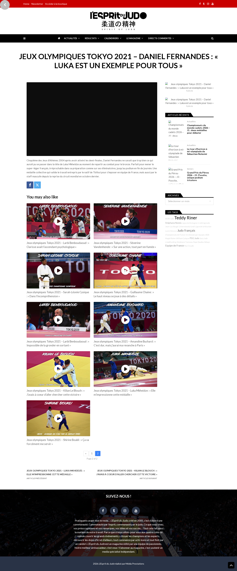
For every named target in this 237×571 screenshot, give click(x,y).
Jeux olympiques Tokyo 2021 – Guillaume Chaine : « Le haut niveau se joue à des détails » (124, 294)
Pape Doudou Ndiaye (201, 242)
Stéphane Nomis (173, 222)
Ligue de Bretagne (189, 223)
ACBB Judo (169, 219)
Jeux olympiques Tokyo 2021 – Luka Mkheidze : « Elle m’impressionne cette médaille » (124, 392)
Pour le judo (189, 246)
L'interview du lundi (187, 226)
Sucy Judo (203, 238)
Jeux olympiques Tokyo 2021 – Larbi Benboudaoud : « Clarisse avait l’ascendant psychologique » (58, 245)
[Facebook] (30, 184)
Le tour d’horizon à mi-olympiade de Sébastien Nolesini (197, 151)
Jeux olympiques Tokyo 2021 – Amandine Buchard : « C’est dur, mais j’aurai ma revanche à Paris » (125, 343)
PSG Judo (194, 238)
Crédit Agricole (204, 223)
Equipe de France (174, 245)
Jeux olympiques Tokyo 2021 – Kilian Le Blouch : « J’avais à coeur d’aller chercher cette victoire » (56, 392)
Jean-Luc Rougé (171, 226)
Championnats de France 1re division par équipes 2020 (187, 235)
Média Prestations (135, 563)
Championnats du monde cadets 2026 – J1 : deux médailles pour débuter (198, 129)
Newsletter (37, 3)
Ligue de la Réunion (203, 226)
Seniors (190, 169)
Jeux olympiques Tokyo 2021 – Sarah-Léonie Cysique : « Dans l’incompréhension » (58, 294)
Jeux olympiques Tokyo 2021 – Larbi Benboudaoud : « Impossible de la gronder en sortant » (58, 343)
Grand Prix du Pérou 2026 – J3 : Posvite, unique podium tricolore (198, 176)
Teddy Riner (185, 217)
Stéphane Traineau (185, 242)
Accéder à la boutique (56, 3)
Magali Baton (170, 238)
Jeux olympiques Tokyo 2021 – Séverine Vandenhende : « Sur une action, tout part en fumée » (125, 245)
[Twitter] (37, 184)
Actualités (70, 38)
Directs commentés (159, 38)
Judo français (186, 230)
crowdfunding (170, 242)
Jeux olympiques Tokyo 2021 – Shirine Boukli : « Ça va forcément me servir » (58, 442)
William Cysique (182, 238)
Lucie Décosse (171, 231)
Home (26, 3)
